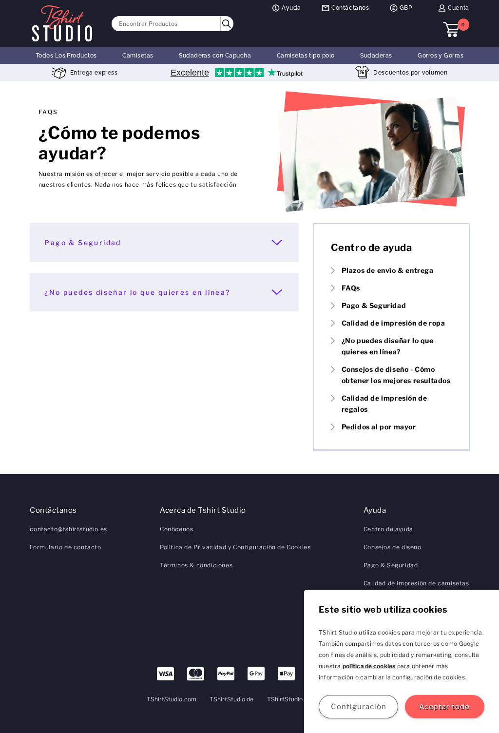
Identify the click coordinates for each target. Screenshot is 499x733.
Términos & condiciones (196, 565)
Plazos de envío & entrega (388, 270)
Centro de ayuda (388, 529)
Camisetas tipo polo (306, 55)
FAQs (351, 288)
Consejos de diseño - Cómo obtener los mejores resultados (396, 375)
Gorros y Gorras (440, 55)
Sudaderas (376, 55)
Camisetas (137, 55)
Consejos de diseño (393, 547)
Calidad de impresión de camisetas (416, 583)
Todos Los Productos (66, 55)
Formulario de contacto (65, 547)
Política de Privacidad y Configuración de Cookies (235, 547)
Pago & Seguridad (82, 242)
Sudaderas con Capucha (215, 55)
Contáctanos (350, 7)
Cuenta (458, 7)
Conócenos (176, 529)
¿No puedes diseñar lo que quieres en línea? (137, 292)
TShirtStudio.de (232, 699)
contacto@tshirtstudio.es (68, 529)
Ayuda (291, 7)
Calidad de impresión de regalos (384, 403)
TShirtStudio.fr (288, 699)
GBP (406, 7)
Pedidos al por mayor (379, 427)
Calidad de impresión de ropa (393, 323)
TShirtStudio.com (171, 699)
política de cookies (369, 666)
